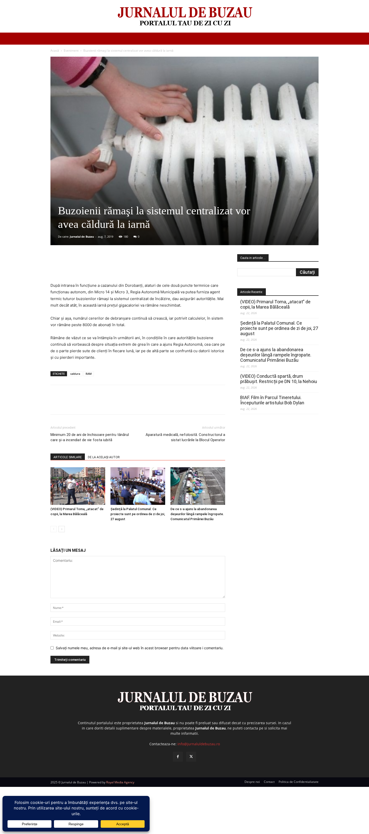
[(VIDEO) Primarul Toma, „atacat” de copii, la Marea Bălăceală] (77, 486)
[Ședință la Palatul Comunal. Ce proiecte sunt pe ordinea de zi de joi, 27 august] (137, 486)
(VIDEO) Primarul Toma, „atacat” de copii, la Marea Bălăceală (275, 304)
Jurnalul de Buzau (82, 236)
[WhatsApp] (122, 268)
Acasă (54, 50)
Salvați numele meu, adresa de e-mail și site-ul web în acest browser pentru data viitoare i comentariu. (139, 648)
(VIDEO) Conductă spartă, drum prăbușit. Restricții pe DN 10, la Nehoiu (278, 379)
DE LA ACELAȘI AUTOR (104, 457)
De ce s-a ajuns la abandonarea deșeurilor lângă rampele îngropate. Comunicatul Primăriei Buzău (197, 514)
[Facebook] (88, 268)
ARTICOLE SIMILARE (67, 457)
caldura (75, 374)
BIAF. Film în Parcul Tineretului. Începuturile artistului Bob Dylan (272, 400)
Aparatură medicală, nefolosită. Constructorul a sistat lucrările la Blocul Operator (185, 437)
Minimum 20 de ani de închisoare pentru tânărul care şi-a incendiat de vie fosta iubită (89, 437)
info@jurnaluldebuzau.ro (198, 744)
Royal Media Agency (120, 782)
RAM (89, 374)
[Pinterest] (111, 268)
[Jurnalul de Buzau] (184, 16)
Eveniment (71, 50)
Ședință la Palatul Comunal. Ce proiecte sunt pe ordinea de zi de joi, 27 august (137, 514)
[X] (99, 268)
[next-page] (61, 529)
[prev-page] (53, 529)
